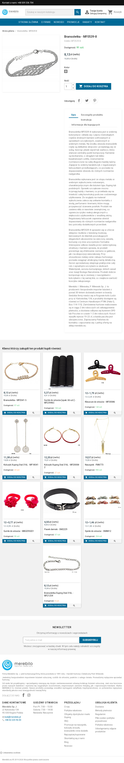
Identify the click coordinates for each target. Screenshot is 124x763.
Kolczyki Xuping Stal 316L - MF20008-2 (62, 466)
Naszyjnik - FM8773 (94, 465)
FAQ (66, 721)
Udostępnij (79, 101)
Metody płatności (103, 710)
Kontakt (100, 22)
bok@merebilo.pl (13, 717)
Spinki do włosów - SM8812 (98, 531)
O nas (67, 707)
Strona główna (28, 22)
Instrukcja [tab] (86, 119)
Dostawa (99, 707)
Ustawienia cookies (11, 753)
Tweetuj (87, 101)
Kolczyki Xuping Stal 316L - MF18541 (21, 465)
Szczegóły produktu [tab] (92, 114)
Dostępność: (70, 47)
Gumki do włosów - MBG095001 (19, 531)
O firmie (46, 22)
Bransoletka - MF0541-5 (15, 400)
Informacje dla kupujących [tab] (86, 124)
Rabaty (87, 22)
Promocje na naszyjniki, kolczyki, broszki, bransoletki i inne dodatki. (76, 728)
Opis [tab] (73, 114)
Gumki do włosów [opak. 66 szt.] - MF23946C (60, 401)
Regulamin (100, 714)
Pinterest (95, 101)
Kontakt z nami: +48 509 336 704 (17, 3)
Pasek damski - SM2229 (55, 529)
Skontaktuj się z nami (74, 738)
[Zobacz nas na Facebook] (23, 695)
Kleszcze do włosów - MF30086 (100, 402)
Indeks (67, 41)
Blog (66, 742)
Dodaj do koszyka (93, 86)
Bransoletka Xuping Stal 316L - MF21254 (58, 594)
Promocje (73, 22)
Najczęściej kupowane (74, 734)
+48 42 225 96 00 (13, 720)
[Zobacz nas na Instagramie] (29, 695)
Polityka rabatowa (73, 710)
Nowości (59, 22)
